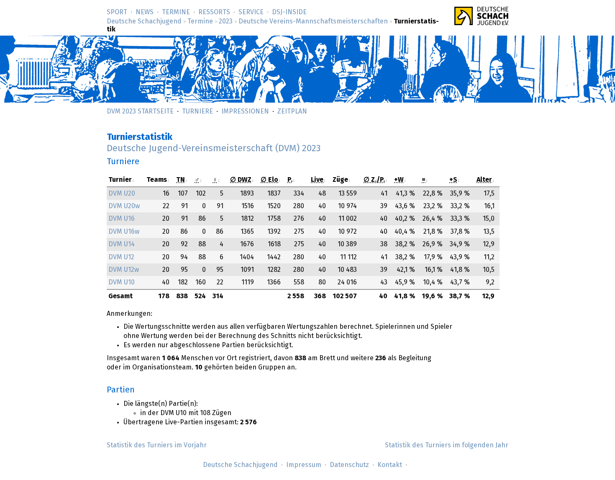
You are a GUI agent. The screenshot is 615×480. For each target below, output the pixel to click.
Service (251, 12)
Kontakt (389, 465)
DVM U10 (121, 282)
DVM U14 (121, 244)
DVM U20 (121, 193)
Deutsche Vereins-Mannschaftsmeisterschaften (313, 21)
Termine (176, 12)
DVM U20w (124, 206)
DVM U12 (121, 257)
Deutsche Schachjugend (144, 21)
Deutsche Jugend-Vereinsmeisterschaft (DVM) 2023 (213, 148)
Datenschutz (349, 465)
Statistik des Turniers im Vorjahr (157, 445)
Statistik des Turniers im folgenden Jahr (446, 445)
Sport (117, 12)
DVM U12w (123, 269)
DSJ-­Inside (289, 12)
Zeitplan (292, 111)
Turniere (197, 111)
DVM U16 (121, 218)
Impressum (303, 465)
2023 (226, 21)
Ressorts (214, 12)
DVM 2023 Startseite (140, 111)
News (145, 12)
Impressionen (245, 111)
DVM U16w (123, 231)
